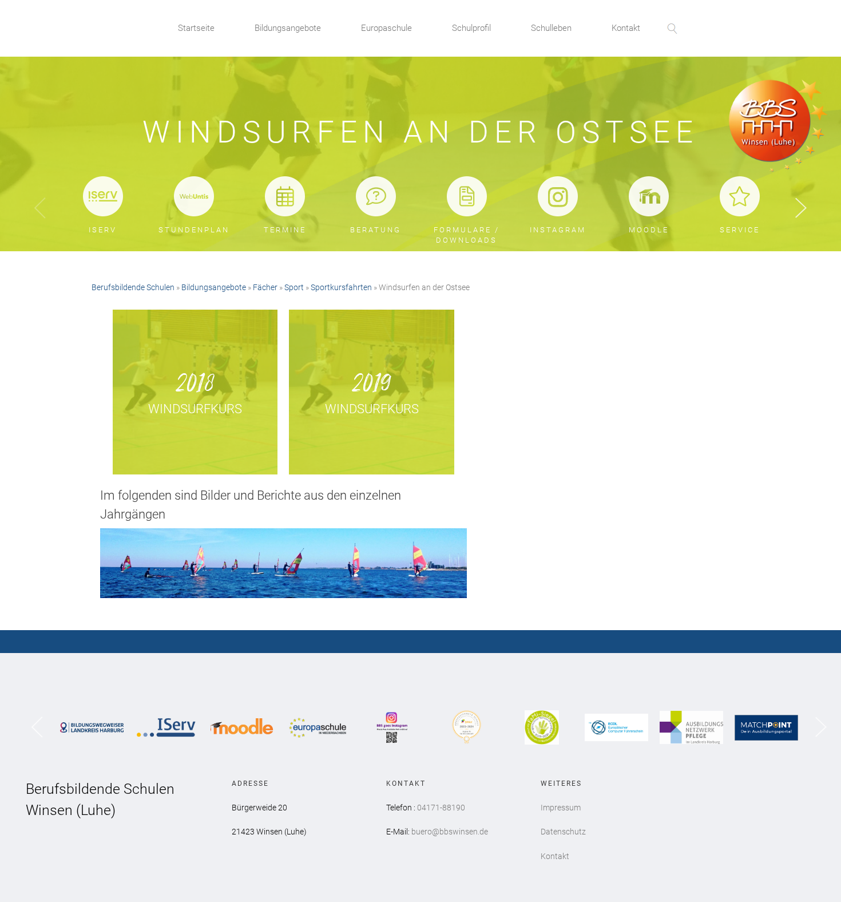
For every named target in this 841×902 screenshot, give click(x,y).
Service (740, 230)
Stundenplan (193, 230)
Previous (40, 208)
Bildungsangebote (288, 28)
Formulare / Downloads (466, 235)
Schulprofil (471, 28)
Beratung (375, 230)
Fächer (265, 287)
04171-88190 (441, 807)
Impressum (561, 807)
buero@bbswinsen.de (449, 831)
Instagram (558, 230)
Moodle (649, 230)
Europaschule (386, 28)
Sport (294, 287)
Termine (285, 230)
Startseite (196, 28)
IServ (103, 230)
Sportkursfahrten (341, 287)
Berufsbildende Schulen (133, 287)
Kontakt (626, 28)
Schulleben (551, 28)
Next (801, 208)
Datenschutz (563, 831)
